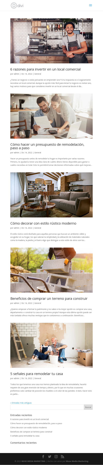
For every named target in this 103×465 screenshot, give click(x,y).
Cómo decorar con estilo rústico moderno (43, 223)
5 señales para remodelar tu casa (36, 373)
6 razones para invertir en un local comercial (45, 69)
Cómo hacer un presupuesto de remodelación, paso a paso (47, 146)
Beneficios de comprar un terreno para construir (48, 298)
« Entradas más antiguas (21, 402)
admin (16, 74)
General (37, 74)
